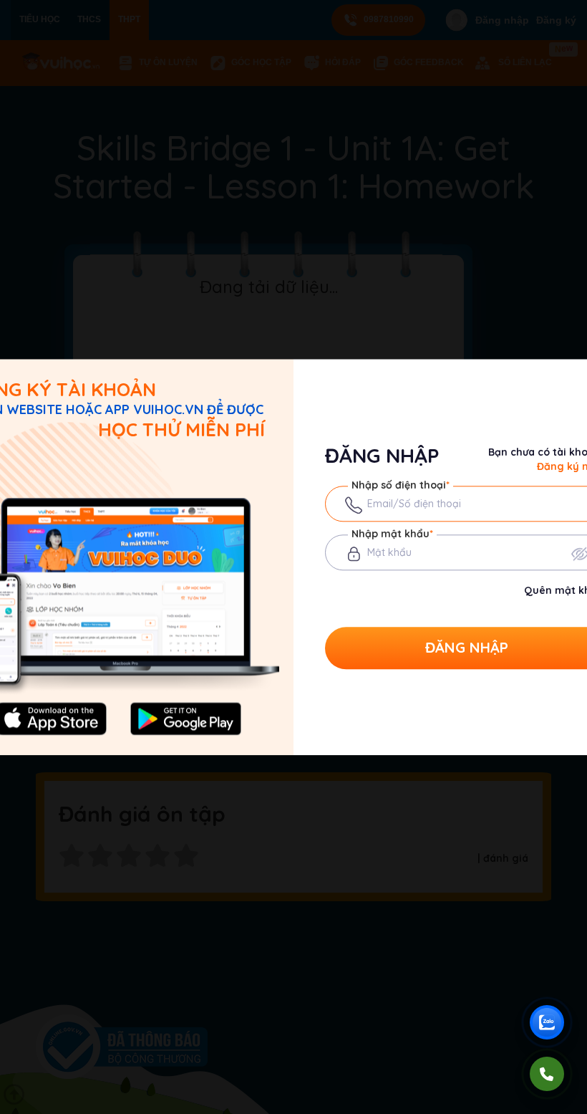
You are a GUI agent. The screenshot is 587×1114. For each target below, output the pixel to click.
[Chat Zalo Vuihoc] (547, 1022)
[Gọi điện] (547, 1074)
